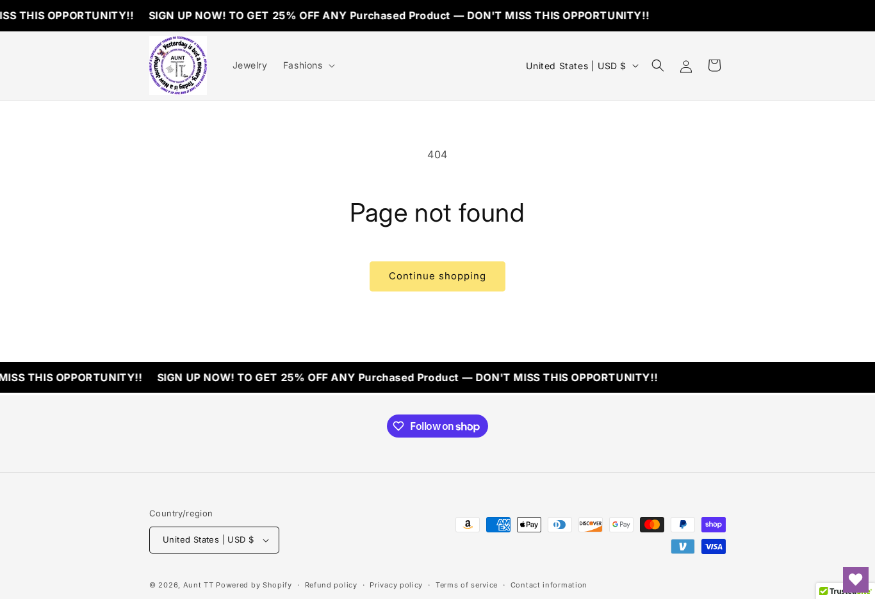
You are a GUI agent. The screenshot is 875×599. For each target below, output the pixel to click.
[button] (307, 65)
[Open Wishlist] (856, 580)
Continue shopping (437, 276)
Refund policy (331, 584)
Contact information (549, 584)
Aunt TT (198, 584)
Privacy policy (396, 584)
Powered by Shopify (254, 584)
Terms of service (467, 584)
